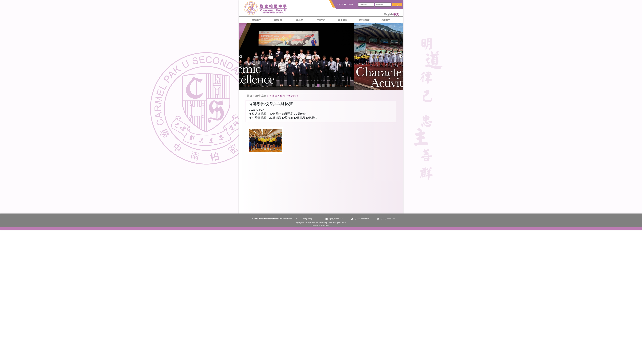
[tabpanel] (321, 56)
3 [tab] (318, 85)
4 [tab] (323, 85)
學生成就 (260, 95)
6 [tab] (333, 85)
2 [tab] (313, 85)
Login (397, 4)
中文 (396, 14)
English (388, 14)
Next (401, 56)
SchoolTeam (325, 225)
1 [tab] (308, 85)
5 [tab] (328, 85)
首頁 (249, 95)
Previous (240, 56)
